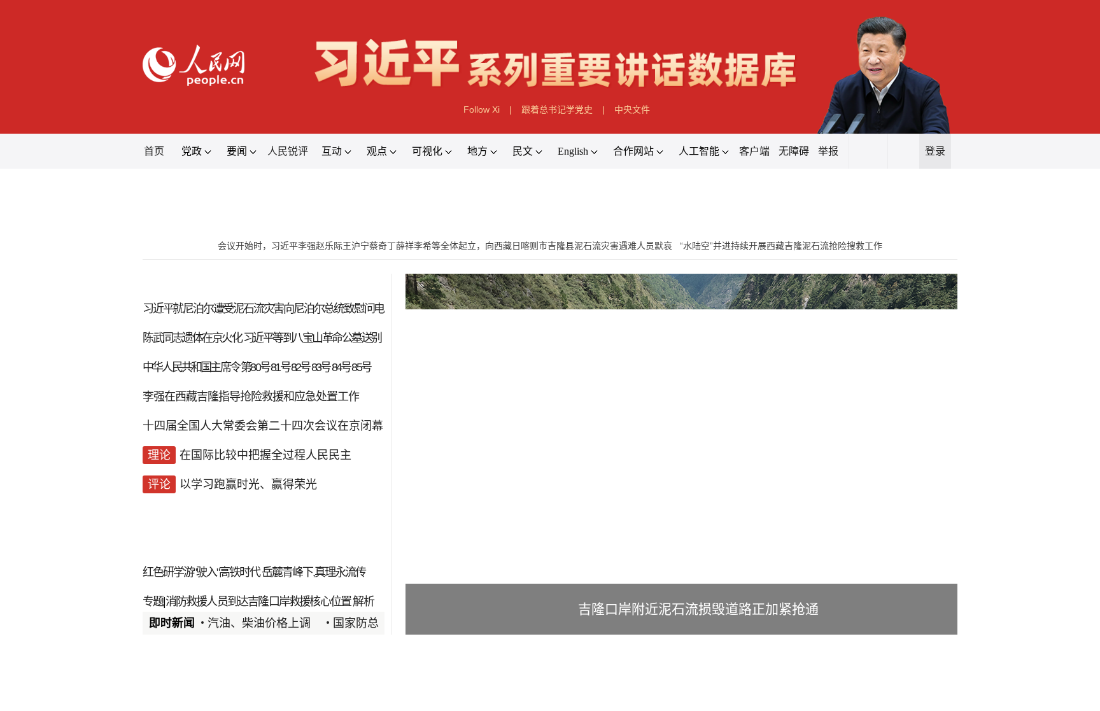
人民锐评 (287, 151)
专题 (153, 601)
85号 (360, 367)
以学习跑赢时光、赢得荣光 (248, 484)
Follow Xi (481, 109)
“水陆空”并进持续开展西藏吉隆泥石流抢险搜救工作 (781, 246)
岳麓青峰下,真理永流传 (313, 572)
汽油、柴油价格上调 (259, 623)
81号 (280, 367)
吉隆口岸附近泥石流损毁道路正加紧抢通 (698, 609)
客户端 (754, 151)
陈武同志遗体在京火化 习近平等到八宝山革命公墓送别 (262, 338)
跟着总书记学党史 (557, 109)
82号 (300, 367)
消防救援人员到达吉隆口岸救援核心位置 (258, 601)
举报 (828, 151)
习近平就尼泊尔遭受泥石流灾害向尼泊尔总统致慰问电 (263, 308)
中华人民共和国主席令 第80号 (206, 367)
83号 (320, 367)
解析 (363, 601)
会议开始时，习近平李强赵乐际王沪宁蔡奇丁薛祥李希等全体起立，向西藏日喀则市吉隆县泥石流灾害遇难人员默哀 (445, 246)
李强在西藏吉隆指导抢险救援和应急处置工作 (251, 396)
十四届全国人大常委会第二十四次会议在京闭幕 (263, 425)
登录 (935, 151)
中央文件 (632, 109)
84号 (341, 367)
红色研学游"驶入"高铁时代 (201, 572)
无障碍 (794, 151)
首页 (154, 151)
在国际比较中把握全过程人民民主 (265, 455)
